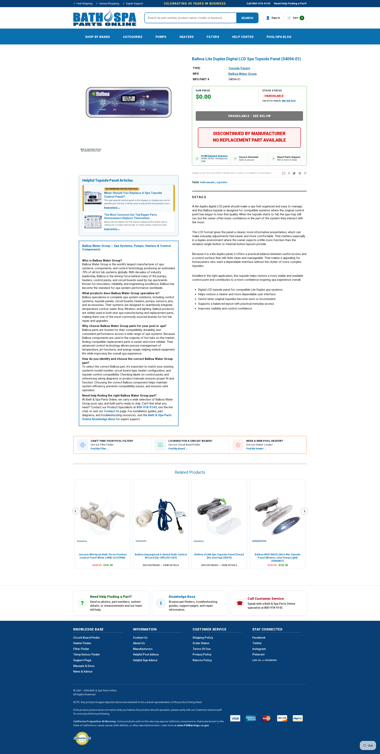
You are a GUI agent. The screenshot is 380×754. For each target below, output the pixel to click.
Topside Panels (239, 68)
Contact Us (140, 637)
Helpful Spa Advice (145, 660)
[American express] (251, 718)
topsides (222, 182)
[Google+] (305, 173)
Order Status (201, 643)
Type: (197, 68)
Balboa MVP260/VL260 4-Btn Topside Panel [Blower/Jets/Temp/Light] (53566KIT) (277, 557)
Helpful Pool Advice (146, 654)
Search (247, 18)
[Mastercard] (266, 718)
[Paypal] (298, 718)
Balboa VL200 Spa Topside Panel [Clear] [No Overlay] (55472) (219, 556)
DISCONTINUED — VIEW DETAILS (161, 565)
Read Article (112, 207)
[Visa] (235, 718)
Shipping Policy (203, 637)
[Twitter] (294, 173)
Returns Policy (202, 660)
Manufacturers (143, 649)
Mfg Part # (201, 79)
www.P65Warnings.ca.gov (193, 725)
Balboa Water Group (242, 74)
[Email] (283, 173)
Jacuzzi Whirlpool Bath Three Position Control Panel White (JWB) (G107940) (102, 556)
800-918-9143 (288, 101)
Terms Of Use (202, 649)
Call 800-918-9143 (258, 3)
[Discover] (282, 718)
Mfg (196, 73)
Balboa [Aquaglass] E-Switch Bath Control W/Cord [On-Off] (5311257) (161, 556)
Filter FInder (81, 649)
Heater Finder (82, 643)
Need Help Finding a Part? (290, 3)
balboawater (207, 182)
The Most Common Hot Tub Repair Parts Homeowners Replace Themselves (130, 216)
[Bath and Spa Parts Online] (105, 17)
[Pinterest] (300, 173)
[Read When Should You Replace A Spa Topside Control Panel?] (93, 197)
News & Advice (82, 671)
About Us (139, 643)
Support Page (82, 660)
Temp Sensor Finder (86, 654)
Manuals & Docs (84, 666)
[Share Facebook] (289, 173)
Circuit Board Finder (86, 637)
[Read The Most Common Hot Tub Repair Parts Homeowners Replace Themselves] (93, 221)
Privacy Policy (202, 654)
